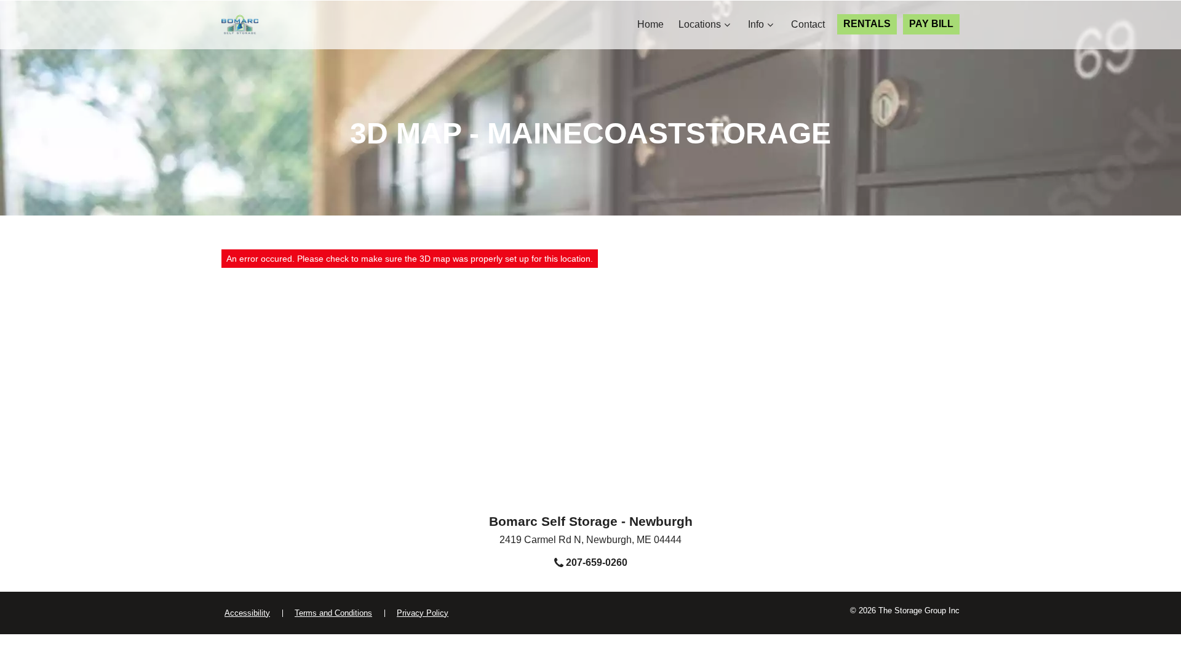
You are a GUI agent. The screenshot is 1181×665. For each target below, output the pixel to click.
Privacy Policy (422, 613)
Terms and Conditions (333, 613)
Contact (808, 24)
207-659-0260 (595, 562)
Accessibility (247, 613)
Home (650, 24)
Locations (699, 24)
